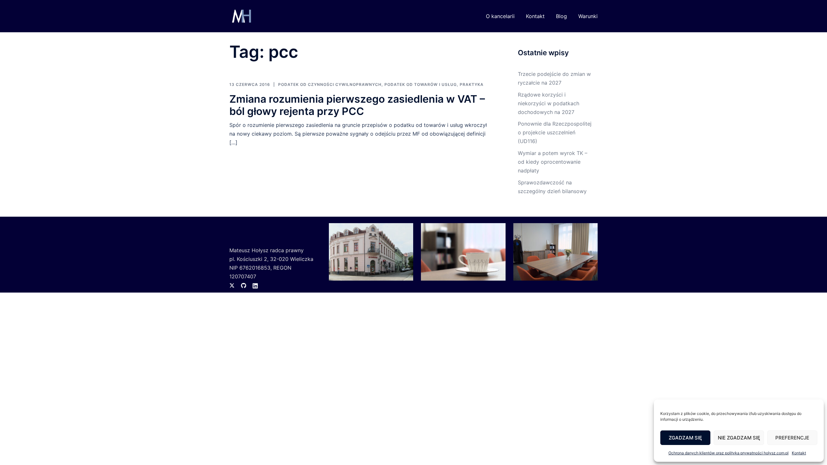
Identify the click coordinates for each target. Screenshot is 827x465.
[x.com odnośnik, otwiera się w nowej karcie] (232, 285)
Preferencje (792, 438)
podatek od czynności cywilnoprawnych (330, 84)
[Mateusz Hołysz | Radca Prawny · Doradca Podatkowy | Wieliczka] (240, 15)
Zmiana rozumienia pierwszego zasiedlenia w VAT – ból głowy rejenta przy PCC (357, 105)
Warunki (588, 16)
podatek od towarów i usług (420, 84)
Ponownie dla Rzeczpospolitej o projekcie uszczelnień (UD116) (554, 132)
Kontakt (799, 452)
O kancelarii (500, 16)
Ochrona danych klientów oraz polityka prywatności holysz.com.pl (728, 452)
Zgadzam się (685, 438)
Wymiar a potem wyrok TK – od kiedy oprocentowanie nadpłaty (552, 162)
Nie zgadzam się (739, 438)
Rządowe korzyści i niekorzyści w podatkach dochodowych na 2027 (548, 103)
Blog (561, 16)
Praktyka (472, 84)
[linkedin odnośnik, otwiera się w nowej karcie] (255, 285)
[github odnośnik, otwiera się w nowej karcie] (243, 285)
